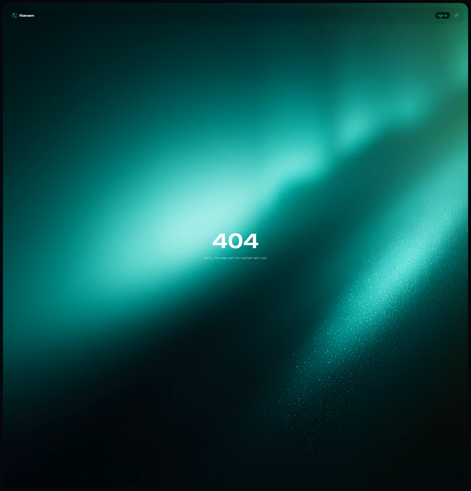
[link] (442, 15)
